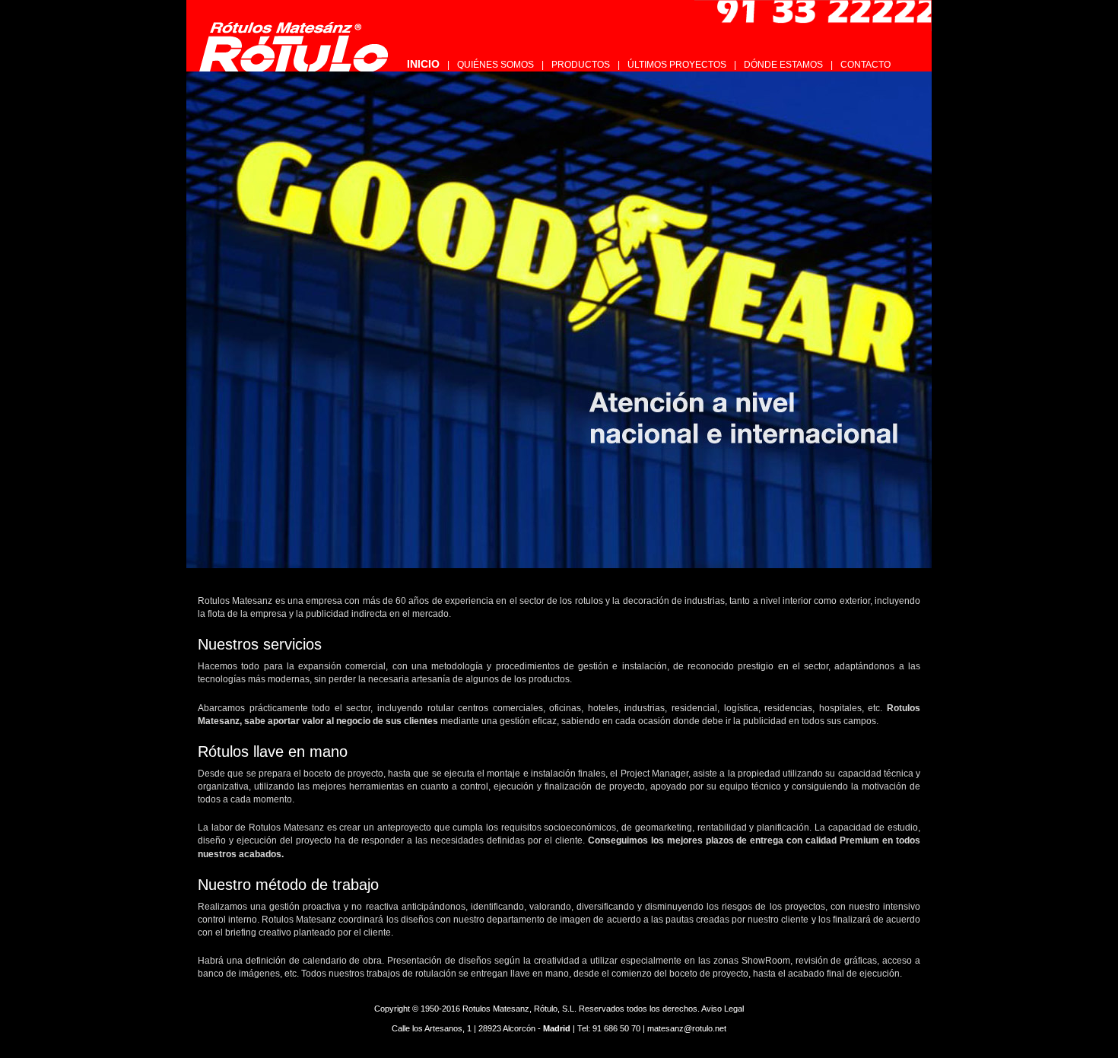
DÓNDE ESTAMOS (783, 64)
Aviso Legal (722, 1008)
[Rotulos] (298, 43)
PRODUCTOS (580, 64)
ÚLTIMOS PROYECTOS (676, 64)
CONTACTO (865, 64)
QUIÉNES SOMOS (495, 64)
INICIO (423, 64)
